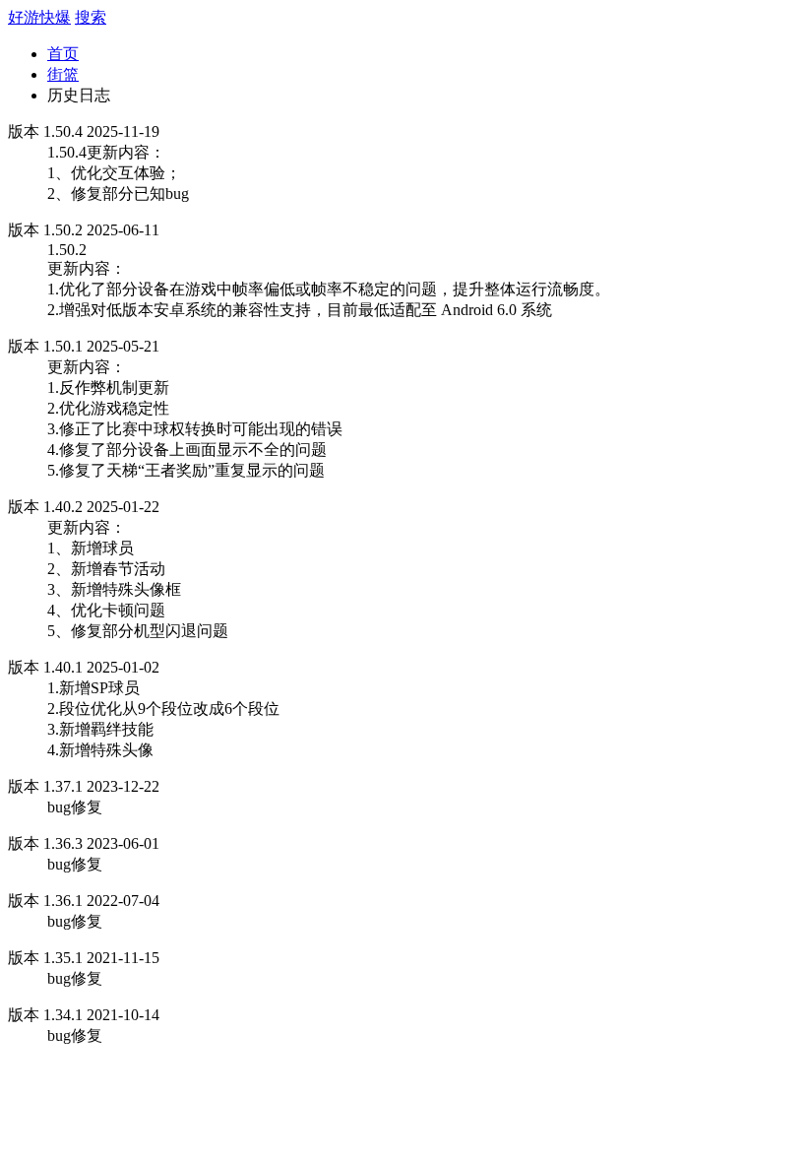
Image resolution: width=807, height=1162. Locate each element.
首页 (63, 53)
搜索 (90, 17)
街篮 (63, 74)
